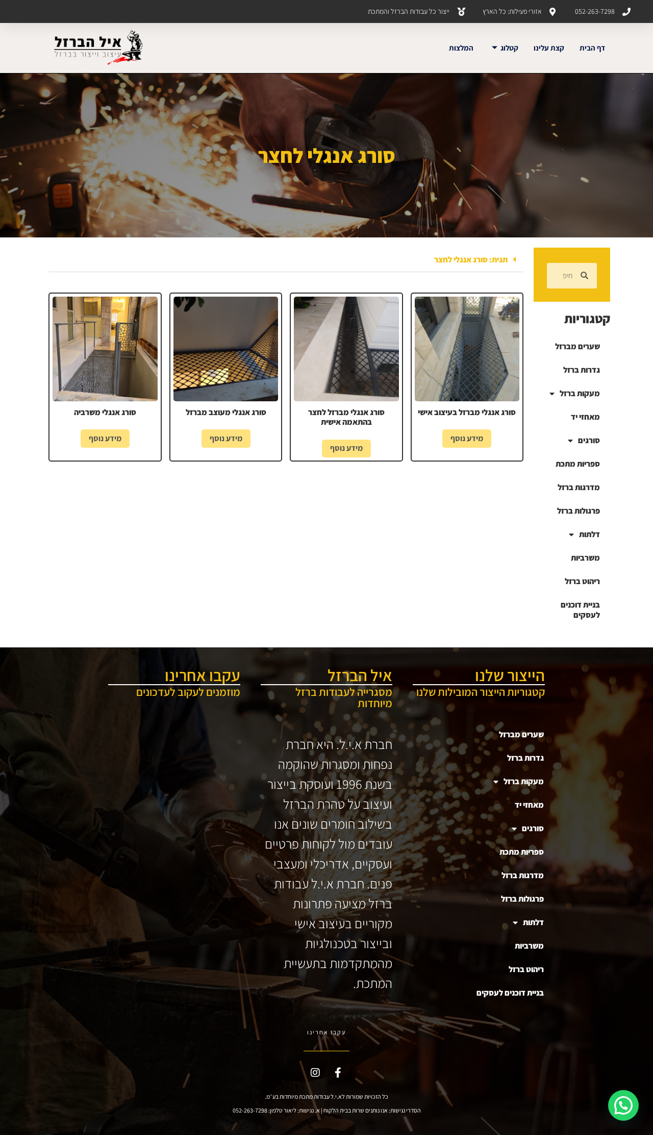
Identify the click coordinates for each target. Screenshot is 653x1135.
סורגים (589, 440)
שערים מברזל (577, 346)
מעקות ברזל (580, 393)
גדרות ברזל (581, 370)
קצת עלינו (549, 48)
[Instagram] (315, 1072)
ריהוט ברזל (582, 581)
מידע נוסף (466, 438)
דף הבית (592, 48)
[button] (285, 260)
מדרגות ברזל (579, 487)
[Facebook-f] (338, 1072)
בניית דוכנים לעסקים (580, 609)
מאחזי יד (585, 417)
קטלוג (509, 48)
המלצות (461, 48)
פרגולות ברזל (578, 510)
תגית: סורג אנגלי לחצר (471, 259)
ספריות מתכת (578, 463)
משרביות (585, 557)
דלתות (589, 534)
